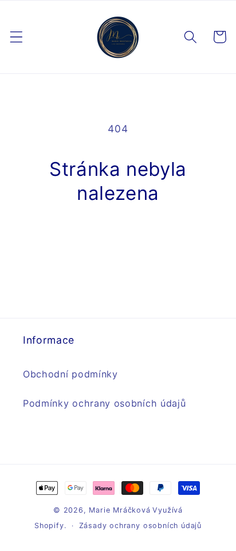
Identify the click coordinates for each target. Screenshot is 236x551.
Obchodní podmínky (70, 374)
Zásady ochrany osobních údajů (140, 525)
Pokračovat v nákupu (118, 241)
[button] (16, 37)
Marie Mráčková (119, 510)
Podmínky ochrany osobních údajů (104, 403)
